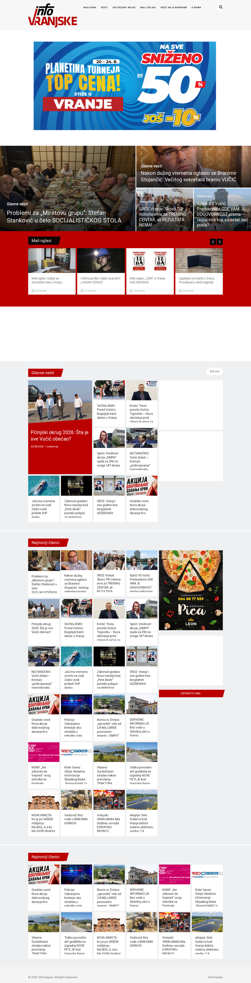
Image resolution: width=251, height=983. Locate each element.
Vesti (104, 7)
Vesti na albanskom (174, 7)
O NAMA (196, 7)
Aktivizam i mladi (124, 7)
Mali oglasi (148, 7)
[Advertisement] (125, 334)
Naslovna (89, 7)
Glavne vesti (43, 372)
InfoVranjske (45, 977)
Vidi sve (214, 371)
